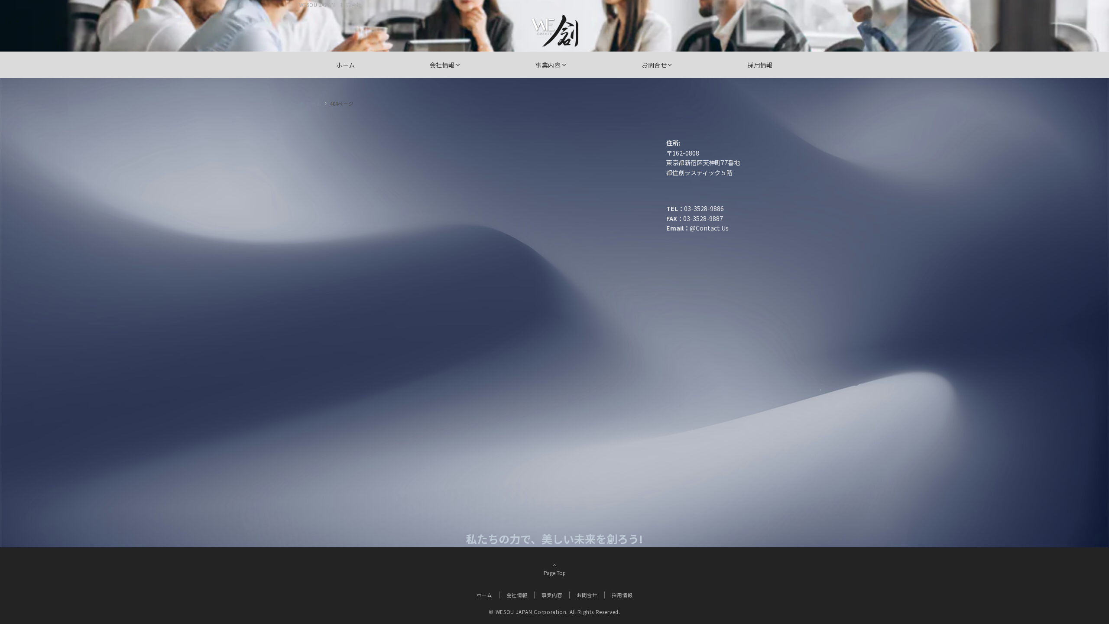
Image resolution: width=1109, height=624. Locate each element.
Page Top (555, 572)
